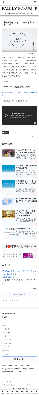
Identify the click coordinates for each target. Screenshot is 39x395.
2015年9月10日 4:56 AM (9, 277)
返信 (34, 288)
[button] (35, 306)
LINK (29, 385)
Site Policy (10, 382)
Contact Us (29, 382)
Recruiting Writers (10, 385)
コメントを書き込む (19, 294)
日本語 (6, 132)
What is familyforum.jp (19, 388)
